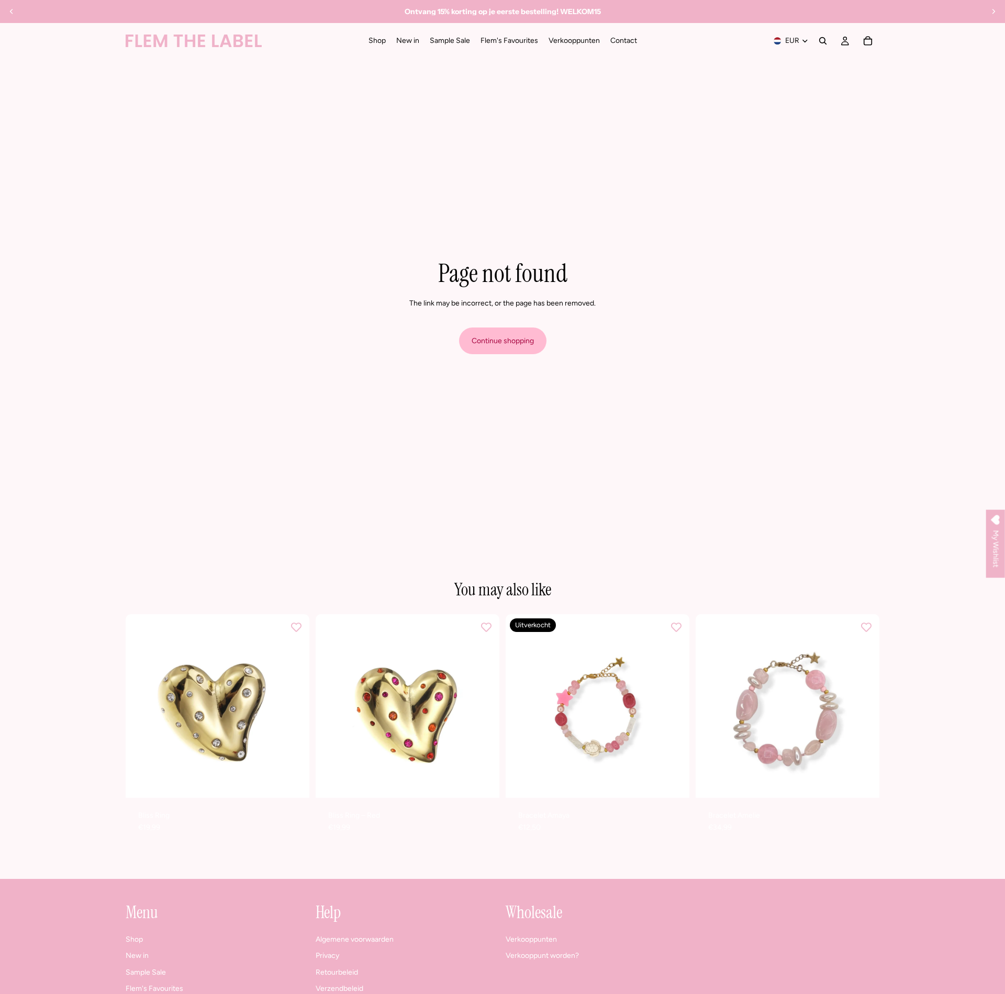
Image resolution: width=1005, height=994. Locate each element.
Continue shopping (503, 340)
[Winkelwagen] (867, 40)
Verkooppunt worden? (542, 955)
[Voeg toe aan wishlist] (296, 627)
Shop (134, 938)
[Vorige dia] (11, 11)
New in (137, 955)
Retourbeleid (337, 972)
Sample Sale (146, 972)
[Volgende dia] (993, 11)
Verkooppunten (531, 938)
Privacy (327, 955)
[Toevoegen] (293, 781)
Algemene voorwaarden (355, 938)
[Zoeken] (822, 40)
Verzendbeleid (339, 988)
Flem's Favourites (154, 988)
